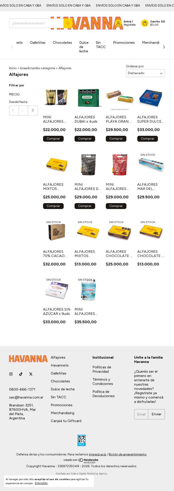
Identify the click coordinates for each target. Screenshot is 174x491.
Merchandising (154, 42)
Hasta (23, 102)
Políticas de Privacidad (101, 369)
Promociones (124, 42)
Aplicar (33, 110)
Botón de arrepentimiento (128, 454)
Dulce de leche (84, 46)
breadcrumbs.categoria (37, 68)
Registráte (130, 24)
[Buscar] (67, 23)
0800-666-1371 (22, 389)
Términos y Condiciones (102, 381)
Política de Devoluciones (103, 393)
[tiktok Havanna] (21, 374)
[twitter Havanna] (31, 374)
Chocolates (62, 42)
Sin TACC (101, 44)
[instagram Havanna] (11, 374)
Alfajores (58, 357)
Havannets (60, 365)
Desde (13, 102)
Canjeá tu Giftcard (66, 421)
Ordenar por (135, 66)
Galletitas (38, 42)
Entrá (127, 21)
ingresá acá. (97, 454)
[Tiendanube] (81, 462)
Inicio (13, 68)
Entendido (41, 483)
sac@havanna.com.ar (26, 397)
